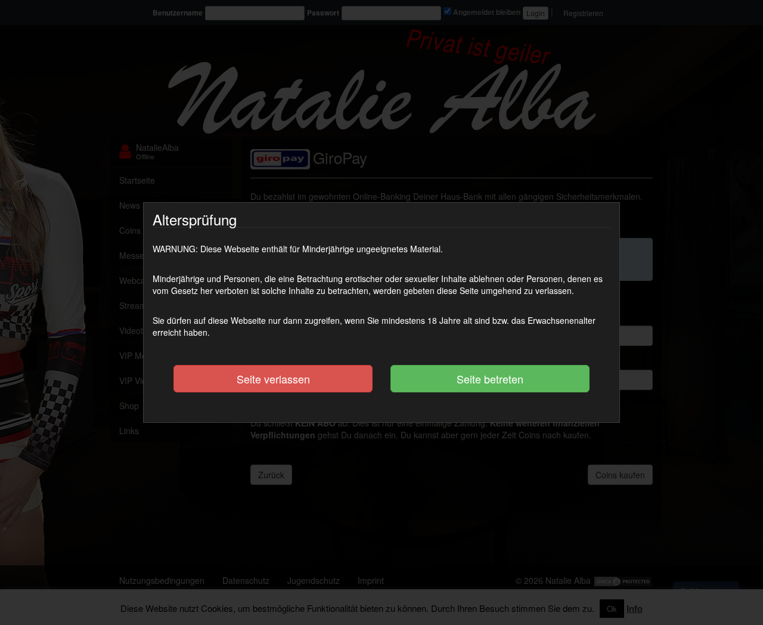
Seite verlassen (273, 378)
